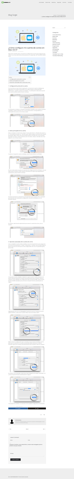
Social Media (41, 2)
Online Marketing (56, 42)
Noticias (54, 41)
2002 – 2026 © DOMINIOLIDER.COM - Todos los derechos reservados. (18, 476)
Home (54, 15)
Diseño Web (47, 2)
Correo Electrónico (61, 15)
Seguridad (59, 2)
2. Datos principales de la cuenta (16, 80)
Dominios (64, 2)
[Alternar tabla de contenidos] (29, 77)
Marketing (54, 2)
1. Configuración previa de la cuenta (17, 79)
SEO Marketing (56, 49)
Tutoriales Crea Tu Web (58, 54)
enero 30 (9, 51)
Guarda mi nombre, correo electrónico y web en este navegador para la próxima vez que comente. (26, 445)
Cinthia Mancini (14, 51)
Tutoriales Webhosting (58, 55)
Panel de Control (56, 44)
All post (27, 429)
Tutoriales (70, 2)
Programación (56, 46)
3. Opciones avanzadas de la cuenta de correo (19, 82)
